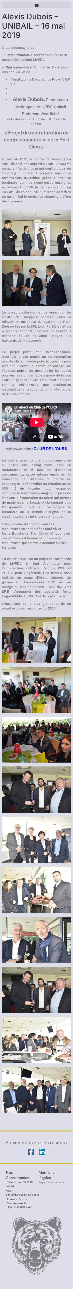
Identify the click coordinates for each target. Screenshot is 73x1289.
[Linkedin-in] (42, 1152)
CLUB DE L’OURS (50, 448)
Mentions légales (47, 1175)
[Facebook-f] (31, 1152)
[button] (36, 5)
